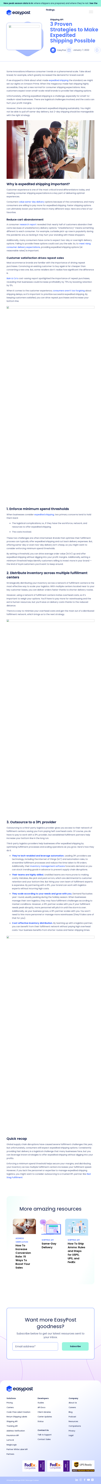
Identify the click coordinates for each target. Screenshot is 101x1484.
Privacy (72, 1430)
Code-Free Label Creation (18, 1412)
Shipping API (56, 19)
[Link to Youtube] (88, 1480)
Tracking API (12, 1426)
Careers (72, 1407)
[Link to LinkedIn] (77, 1480)
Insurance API (13, 1435)
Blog (70, 1412)
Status (41, 1421)
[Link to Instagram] (81, 1480)
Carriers (10, 1407)
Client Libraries (44, 1412)
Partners (10, 1454)
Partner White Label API (17, 1449)
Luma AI (10, 1440)
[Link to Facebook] (85, 1480)
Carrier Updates (45, 1416)
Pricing (10, 1402)
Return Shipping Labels (17, 1416)
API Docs (41, 1407)
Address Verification (16, 1430)
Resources (73, 1421)
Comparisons (75, 1426)
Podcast (72, 1416)
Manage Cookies (32, 1480)
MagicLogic (12, 1444)
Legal (71, 1435)
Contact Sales (44, 1439)
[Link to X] (92, 1480)
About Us (73, 1402)
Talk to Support (45, 1434)
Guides (41, 1402)
